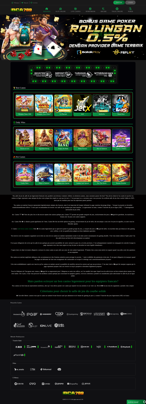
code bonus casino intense (25, 229)
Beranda (47, 11)
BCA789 (68, 399)
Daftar (119, 2)
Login (130, 2)
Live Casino (75, 11)
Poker (130, 11)
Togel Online (117, 11)
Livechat (35, 2)
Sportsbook (90, 11)
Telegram (25, 2)
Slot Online (61, 11)
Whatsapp (16, 2)
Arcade (103, 11)
